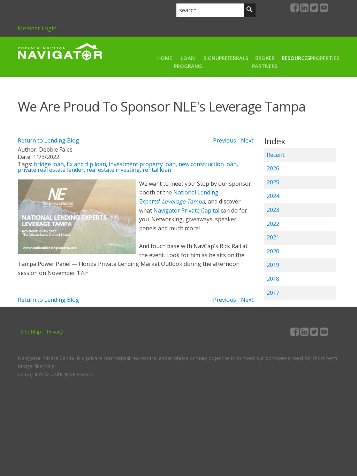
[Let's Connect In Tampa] (77, 251)
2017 (273, 293)
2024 (273, 196)
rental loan (157, 170)
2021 (273, 237)
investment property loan (142, 164)
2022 (273, 224)
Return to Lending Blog (48, 140)
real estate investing (113, 170)
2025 (273, 182)
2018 (273, 279)
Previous (224, 140)
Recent (275, 155)
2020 (273, 251)
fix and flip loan (86, 164)
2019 (273, 265)
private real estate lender (51, 170)
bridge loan (49, 164)
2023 (273, 210)
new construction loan (207, 164)
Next (247, 140)
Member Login (37, 28)
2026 (273, 168)
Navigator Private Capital (186, 210)
